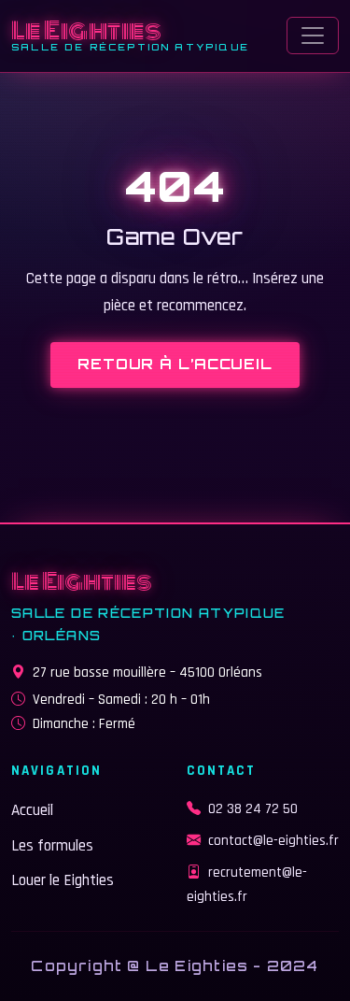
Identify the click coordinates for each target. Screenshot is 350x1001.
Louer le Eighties (62, 880)
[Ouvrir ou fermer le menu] (313, 35)
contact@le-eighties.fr (273, 841)
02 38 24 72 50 (253, 809)
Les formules (52, 846)
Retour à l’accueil (175, 364)
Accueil (32, 810)
